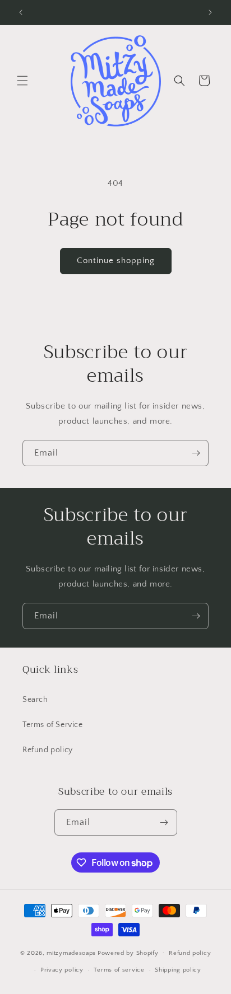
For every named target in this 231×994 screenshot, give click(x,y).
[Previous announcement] (20, 12)
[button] (22, 80)
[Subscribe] (195, 453)
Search (35, 699)
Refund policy (47, 750)
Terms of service (119, 970)
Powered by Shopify (128, 952)
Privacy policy (62, 970)
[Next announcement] (210, 12)
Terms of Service (52, 724)
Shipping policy (178, 970)
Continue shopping (116, 260)
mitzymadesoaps (71, 952)
